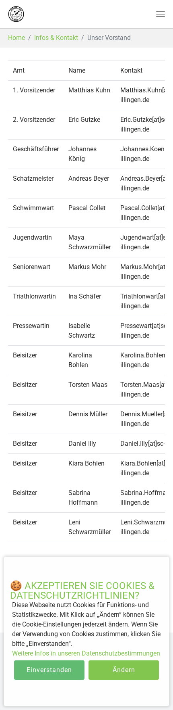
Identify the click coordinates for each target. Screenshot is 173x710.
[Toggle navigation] (160, 14)
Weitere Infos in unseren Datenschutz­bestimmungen (86, 653)
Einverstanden (49, 670)
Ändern (124, 670)
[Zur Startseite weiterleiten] (16, 14)
